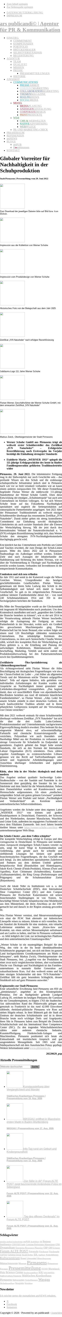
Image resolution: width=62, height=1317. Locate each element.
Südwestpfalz (18, 1280)
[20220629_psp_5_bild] (12, 367)
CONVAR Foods (18, 1244)
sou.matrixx (49, 1272)
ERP (45, 1248)
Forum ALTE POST (14, 1251)
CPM (57, 1245)
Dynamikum (7, 1247)
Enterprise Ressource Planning (29, 1248)
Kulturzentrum (10, 1258)
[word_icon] (12, 207)
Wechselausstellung (7, 1283)
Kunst (23, 1258)
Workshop (28, 1283)
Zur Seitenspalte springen (20, 7)
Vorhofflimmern (31, 1280)
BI (41, 1242)
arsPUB (26, 1241)
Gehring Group (14, 1255)
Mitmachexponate (44, 1258)
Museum (22, 1263)
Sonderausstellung (31, 1273)
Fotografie (34, 1251)
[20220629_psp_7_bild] (12, 433)
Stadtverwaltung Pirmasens (10, 1276)
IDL (36, 1254)
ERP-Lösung (54, 1248)
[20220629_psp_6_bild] (12, 399)
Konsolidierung (52, 1255)
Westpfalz (19, 1283)
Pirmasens (37, 1262)
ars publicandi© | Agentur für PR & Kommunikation (30, 27)
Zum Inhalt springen (17, 4)
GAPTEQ (3, 1255)
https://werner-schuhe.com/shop (40, 827)
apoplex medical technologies (11, 1242)
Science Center (14, 1272)
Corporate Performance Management (40, 1244)
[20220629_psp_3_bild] (12, 304)
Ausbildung (35, 1242)
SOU (41, 1272)
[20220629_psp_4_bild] (12, 336)
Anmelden (56, 1312)
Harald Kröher (27, 1255)
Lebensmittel (32, 1258)
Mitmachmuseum (9, 1263)
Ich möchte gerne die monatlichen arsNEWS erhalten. (28, 1295)
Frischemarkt (54, 1251)
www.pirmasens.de (40, 1048)
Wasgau (44, 1279)
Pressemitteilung (25, 1268)
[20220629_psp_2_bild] (12, 273)
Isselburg (42, 1255)
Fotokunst (43, 1251)
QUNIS (44, 1269)
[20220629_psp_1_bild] (12, 241)
